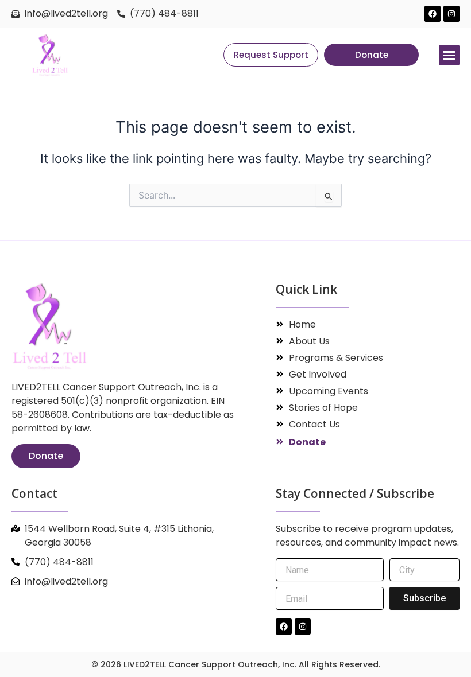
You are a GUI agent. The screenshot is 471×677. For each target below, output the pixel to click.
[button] (449, 55)
